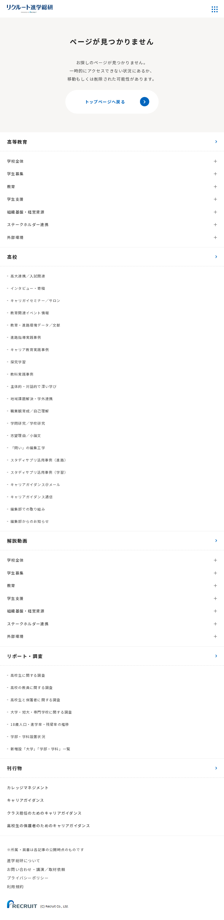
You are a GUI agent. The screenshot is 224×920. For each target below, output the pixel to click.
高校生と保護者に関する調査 (35, 699)
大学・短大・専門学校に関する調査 (41, 711)
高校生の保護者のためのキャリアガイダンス (48, 825)
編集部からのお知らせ (29, 521)
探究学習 (18, 361)
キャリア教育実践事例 (29, 349)
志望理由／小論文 (25, 435)
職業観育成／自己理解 (29, 410)
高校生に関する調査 (27, 675)
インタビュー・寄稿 (27, 288)
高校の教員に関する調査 (31, 687)
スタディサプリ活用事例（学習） (39, 472)
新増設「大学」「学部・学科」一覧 (40, 748)
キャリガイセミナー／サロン (35, 300)
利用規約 (15, 886)
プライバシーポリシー (28, 878)
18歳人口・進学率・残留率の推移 (39, 724)
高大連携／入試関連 (27, 275)
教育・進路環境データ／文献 (35, 324)
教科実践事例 (22, 374)
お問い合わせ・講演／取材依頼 (36, 869)
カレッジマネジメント (28, 787)
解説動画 (17, 540)
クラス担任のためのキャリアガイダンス (44, 813)
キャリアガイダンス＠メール (35, 484)
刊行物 (14, 768)
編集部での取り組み (27, 508)
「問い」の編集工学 (27, 447)
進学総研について (23, 860)
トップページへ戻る (105, 102)
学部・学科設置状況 (27, 736)
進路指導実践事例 (25, 337)
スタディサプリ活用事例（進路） (39, 459)
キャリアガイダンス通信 (31, 496)
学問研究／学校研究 (27, 423)
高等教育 (17, 141)
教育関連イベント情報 (29, 312)
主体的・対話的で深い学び (33, 386)
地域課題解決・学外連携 (31, 398)
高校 (12, 256)
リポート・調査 (25, 655)
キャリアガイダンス (25, 800)
